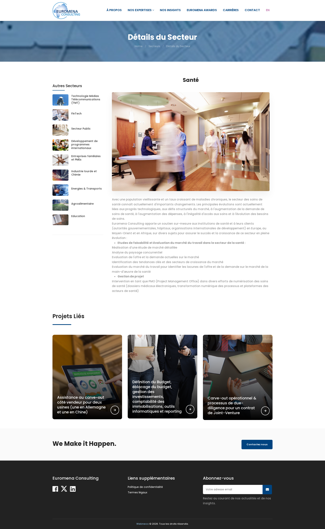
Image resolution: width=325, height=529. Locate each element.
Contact (252, 10)
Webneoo (142, 524)
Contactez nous (257, 444)
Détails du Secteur (178, 46)
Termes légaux (137, 492)
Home (139, 46)
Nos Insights (170, 10)
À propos (114, 10)
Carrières (231, 10)
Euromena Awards (202, 10)
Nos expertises (140, 10)
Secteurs (154, 46)
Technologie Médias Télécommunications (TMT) (85, 99)
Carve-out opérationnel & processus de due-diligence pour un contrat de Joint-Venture (232, 405)
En (268, 10)
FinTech (76, 113)
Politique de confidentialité (145, 487)
